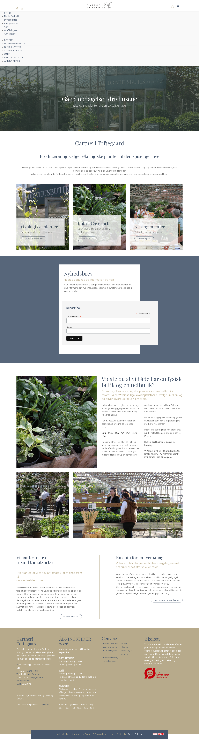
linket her (45, 704)
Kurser (125, 647)
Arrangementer (110, 647)
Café (124, 643)
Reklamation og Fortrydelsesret (110, 659)
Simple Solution (135, 734)
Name (69, 327)
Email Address (73, 316)
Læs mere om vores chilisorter (167, 600)
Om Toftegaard (110, 650)
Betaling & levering (126, 652)
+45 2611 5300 (33, 674)
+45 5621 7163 (33, 671)
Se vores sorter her (70, 617)
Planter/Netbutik (110, 643)
